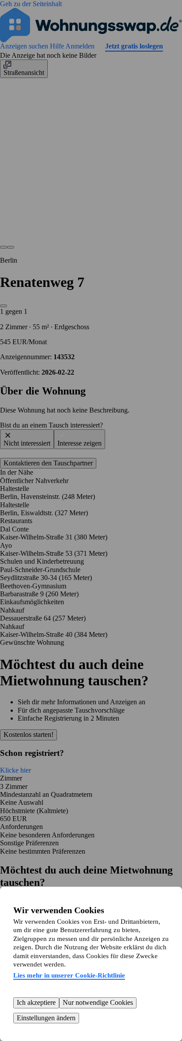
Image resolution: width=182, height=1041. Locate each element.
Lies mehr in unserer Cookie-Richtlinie (69, 975)
